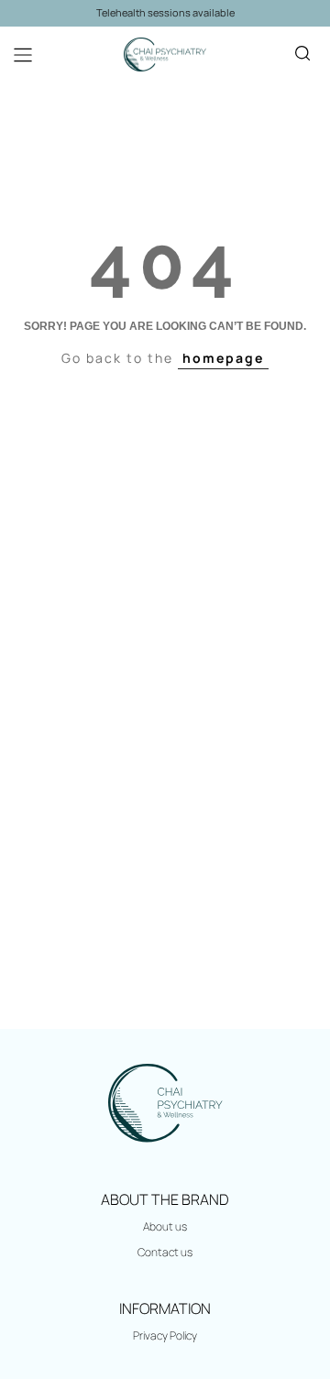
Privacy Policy (165, 1335)
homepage (223, 358)
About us (165, 1226)
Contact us (165, 1252)
